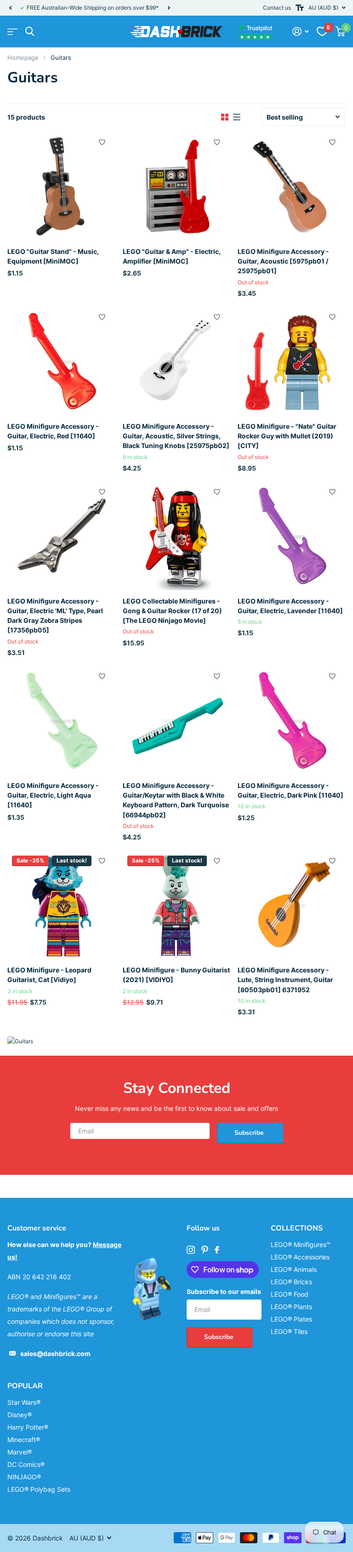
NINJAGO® (24, 1477)
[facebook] (217, 1249)
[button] (10, 8)
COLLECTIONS (297, 1228)
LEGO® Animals (294, 1269)
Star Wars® (23, 1402)
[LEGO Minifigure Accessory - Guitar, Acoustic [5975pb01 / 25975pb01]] (292, 186)
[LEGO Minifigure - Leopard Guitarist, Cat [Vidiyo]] (61, 905)
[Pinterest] (204, 1250)
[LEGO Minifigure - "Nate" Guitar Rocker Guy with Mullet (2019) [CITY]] (292, 361)
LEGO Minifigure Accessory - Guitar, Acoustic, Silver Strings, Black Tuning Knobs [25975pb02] (176, 436)
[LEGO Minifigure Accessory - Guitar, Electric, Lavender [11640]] (292, 536)
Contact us (277, 7)
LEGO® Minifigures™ (300, 1244)
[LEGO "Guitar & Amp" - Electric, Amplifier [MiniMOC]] (177, 186)
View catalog (12, 31)
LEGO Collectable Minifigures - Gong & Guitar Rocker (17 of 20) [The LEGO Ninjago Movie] (172, 611)
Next (169, 8)
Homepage (23, 57)
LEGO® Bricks (291, 1282)
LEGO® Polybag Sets (38, 1489)
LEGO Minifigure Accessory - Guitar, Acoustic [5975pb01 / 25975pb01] (283, 261)
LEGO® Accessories (300, 1257)
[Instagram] (191, 1250)
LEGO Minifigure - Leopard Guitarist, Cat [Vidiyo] (49, 974)
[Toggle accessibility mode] (300, 8)
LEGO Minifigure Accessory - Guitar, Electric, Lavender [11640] (290, 606)
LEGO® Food (289, 1294)
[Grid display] (224, 117)
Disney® (19, 1415)
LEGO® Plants (291, 1307)
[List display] (236, 117)
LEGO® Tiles (289, 1331)
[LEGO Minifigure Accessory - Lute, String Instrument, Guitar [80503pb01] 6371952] (292, 905)
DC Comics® (26, 1464)
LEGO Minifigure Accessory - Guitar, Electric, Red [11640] (53, 431)
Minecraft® (23, 1439)
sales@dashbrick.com (55, 1353)
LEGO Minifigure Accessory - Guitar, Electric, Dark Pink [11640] (290, 790)
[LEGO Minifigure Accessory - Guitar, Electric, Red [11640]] (61, 361)
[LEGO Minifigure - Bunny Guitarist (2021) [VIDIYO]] (177, 905)
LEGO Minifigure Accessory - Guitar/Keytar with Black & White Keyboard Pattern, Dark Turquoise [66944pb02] (176, 800)
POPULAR (25, 1386)
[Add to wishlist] (102, 142)
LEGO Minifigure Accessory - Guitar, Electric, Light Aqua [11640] (53, 795)
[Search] (29, 31)
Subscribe (250, 1132)
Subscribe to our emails (224, 1291)
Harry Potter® (27, 1427)
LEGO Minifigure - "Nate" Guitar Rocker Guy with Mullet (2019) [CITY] (287, 436)
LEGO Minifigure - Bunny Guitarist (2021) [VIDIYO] (176, 974)
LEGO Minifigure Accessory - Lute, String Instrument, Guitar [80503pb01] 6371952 (285, 980)
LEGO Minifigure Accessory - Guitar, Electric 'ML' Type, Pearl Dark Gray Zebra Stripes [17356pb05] (55, 615)
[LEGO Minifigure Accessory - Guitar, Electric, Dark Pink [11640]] (292, 721)
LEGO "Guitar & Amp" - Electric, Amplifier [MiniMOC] (172, 256)
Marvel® (19, 1452)
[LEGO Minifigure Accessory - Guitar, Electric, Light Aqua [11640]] (61, 721)
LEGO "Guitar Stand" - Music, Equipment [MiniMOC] (53, 256)
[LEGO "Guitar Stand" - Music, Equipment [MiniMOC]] (61, 186)
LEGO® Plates (291, 1319)
